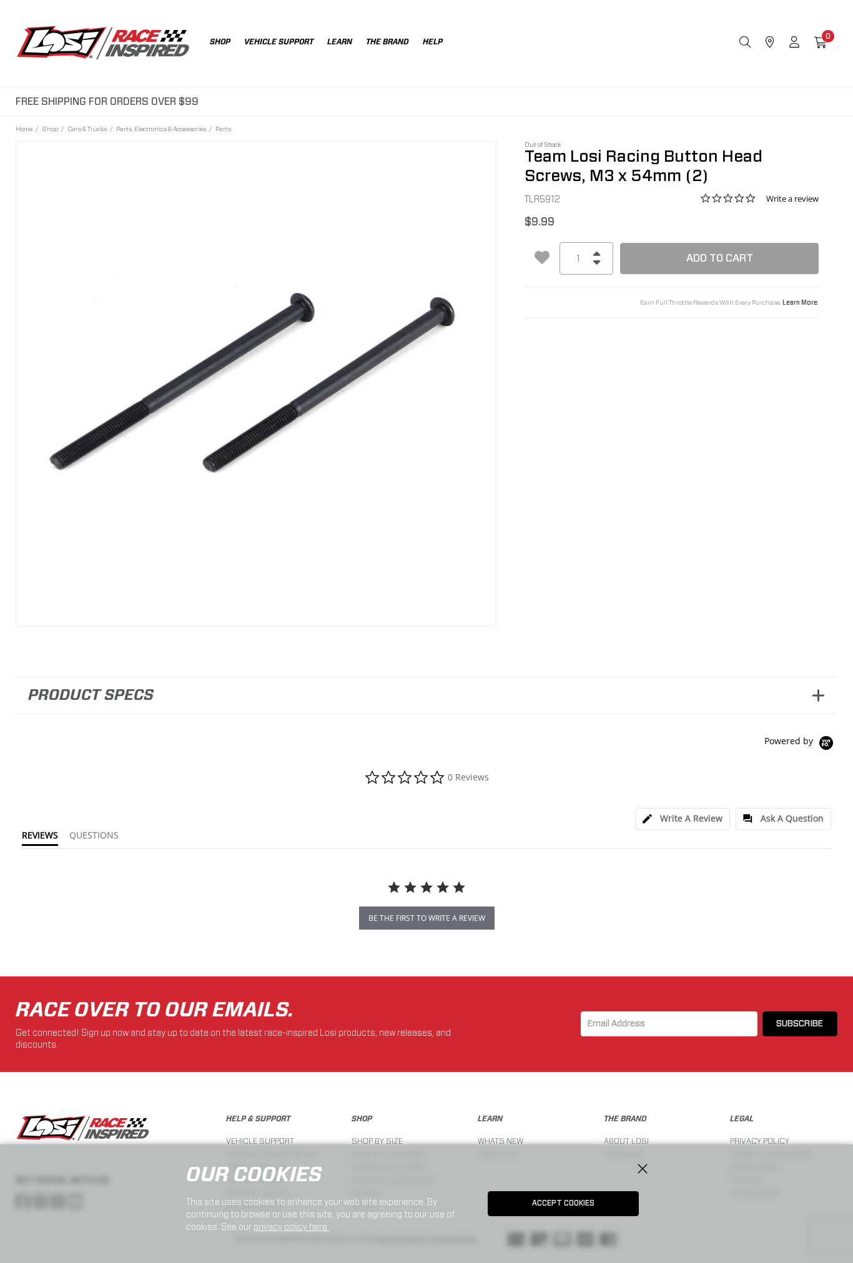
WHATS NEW (500, 1141)
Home (24, 128)
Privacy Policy (759, 1141)
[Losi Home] (103, 44)
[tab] (682, 819)
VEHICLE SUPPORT (260, 1141)
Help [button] (433, 42)
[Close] (642, 1169)
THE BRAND (625, 1119)
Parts (223, 128)
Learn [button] (339, 42)
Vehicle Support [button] (278, 42)
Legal (742, 1119)
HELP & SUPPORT (258, 1119)
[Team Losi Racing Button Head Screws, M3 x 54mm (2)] (256, 382)
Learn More (799, 303)
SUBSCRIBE (799, 1024)
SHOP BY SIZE (377, 1141)
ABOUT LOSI (626, 1141)
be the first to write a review (426, 918)
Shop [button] (220, 42)
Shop (50, 128)
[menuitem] (227, 43)
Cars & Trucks (87, 128)
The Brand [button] (387, 42)
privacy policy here (291, 1227)
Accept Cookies (563, 1203)
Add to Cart (719, 258)
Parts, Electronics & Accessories (161, 128)
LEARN (490, 1119)
